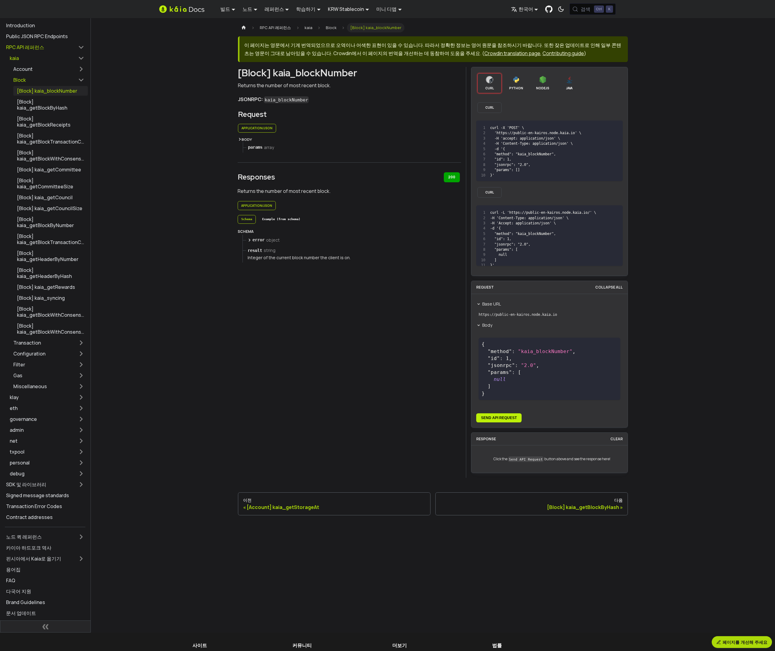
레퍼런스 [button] (274, 9)
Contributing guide (563, 53)
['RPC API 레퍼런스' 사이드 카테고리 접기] (81, 47)
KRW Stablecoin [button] (346, 9)
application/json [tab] (257, 128)
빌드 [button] (225, 9)
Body (487, 325)
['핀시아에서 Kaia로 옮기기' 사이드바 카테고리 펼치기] (81, 558)
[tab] (247, 219)
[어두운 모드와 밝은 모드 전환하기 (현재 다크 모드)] (561, 9)
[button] (47, 58)
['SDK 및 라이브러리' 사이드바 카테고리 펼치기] (81, 484)
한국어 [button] (526, 9)
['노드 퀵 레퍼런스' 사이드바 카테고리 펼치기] (81, 537)
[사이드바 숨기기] (45, 626)
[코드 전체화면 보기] (615, 128)
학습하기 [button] (305, 9)
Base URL (491, 304)
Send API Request (499, 418)
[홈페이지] (243, 27)
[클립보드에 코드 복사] (604, 128)
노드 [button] (247, 9)
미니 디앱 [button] (386, 9)
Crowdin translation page (512, 53)
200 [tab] (451, 177)
